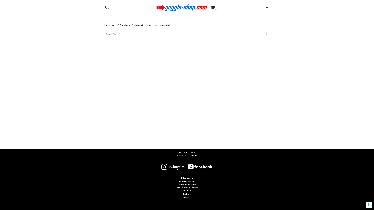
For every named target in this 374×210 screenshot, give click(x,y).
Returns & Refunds (187, 181)
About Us (187, 191)
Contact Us (187, 197)
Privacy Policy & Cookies (187, 187)
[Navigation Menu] (266, 7)
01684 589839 (190, 156)
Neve (106, 206)
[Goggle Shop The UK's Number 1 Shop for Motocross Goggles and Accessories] (181, 7)
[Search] (107, 7)
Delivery (187, 194)
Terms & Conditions (187, 184)
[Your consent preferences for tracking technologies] (369, 205)
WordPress (126, 206)
